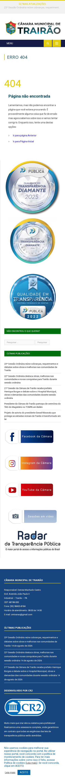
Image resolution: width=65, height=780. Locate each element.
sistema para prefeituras (43, 723)
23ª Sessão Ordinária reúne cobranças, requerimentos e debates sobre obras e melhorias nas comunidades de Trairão (31, 367)
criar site (24, 723)
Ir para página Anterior (24, 135)
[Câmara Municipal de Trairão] (32, 27)
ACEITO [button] (24, 772)
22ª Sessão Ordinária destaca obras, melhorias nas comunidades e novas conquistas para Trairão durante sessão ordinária (33, 7)
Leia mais (31, 762)
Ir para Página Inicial (23, 141)
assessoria (26, 727)
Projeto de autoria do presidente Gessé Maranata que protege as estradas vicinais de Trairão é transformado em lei (32, 415)
